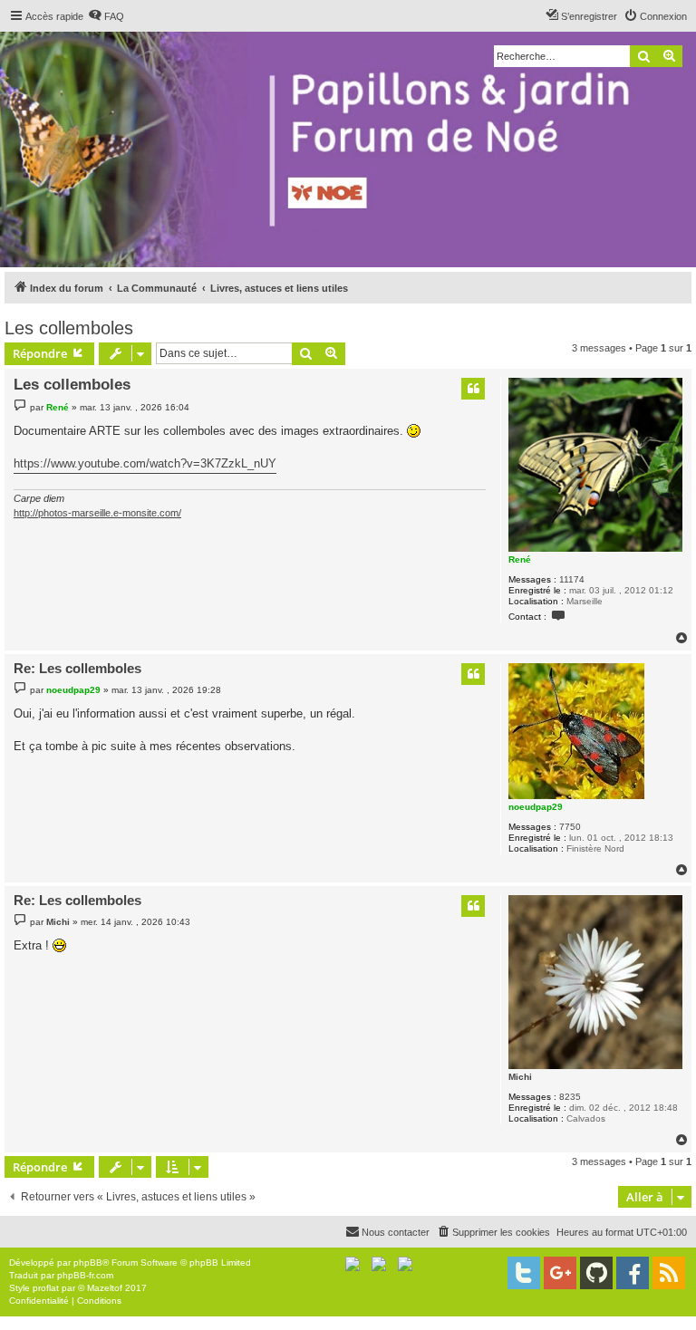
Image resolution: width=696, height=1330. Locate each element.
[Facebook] (632, 1273)
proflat (46, 1288)
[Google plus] (560, 1273)
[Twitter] (524, 1273)
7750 (570, 827)
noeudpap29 (535, 807)
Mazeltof (104, 1288)
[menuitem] (106, 16)
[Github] (596, 1273)
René (519, 559)
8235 (570, 1097)
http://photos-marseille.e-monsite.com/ (97, 512)
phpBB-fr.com (85, 1275)
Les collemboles (69, 328)
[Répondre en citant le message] (473, 389)
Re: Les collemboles (77, 668)
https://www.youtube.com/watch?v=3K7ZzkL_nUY (145, 463)
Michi (520, 1077)
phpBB (87, 1262)
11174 (572, 579)
